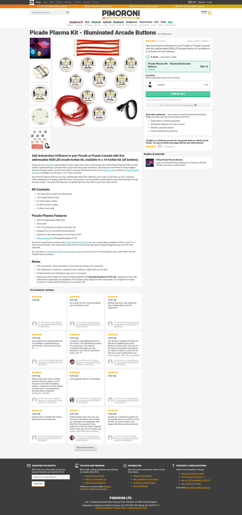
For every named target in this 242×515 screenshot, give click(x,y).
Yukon (153, 25)
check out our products (95, 482)
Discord (86, 2)
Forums (59, 2)
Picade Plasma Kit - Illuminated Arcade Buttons (50, 323)
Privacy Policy (120, 508)
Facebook (93, 489)
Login (209, 2)
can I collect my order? (191, 484)
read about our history (94, 476)
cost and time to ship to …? (193, 477)
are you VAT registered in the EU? (195, 480)
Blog (52, 2)
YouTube (77, 2)
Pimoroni (96, 22)
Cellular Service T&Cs (137, 508)
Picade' (48, 165)
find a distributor (140, 486)
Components (144, 25)
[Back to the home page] (121, 14)
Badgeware (132, 22)
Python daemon (44, 238)
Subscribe (38, 483)
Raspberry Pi (76, 22)
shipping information (142, 476)
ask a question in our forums (146, 479)
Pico (87, 22)
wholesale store (188, 105)
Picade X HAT (109, 170)
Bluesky (68, 2)
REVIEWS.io (45, 326)
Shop (38, 2)
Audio (105, 25)
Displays (70, 25)
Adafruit (107, 22)
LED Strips (88, 25)
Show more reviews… (85, 447)
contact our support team (144, 482)
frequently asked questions (198, 487)
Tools (163, 22)
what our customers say (95, 479)
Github (95, 2)
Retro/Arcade (131, 25)
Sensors (97, 25)
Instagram (102, 489)
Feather (112, 25)
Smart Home (146, 22)
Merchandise (170, 25)
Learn (45, 2)
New (170, 22)
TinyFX (160, 25)
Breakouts (118, 22)
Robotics (120, 25)
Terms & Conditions (104, 508)
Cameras (78, 25)
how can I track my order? (192, 473)
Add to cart (178, 93)
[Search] (67, 12)
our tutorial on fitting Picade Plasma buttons (63, 252)
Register (201, 2)
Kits (157, 22)
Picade (69, 242)
